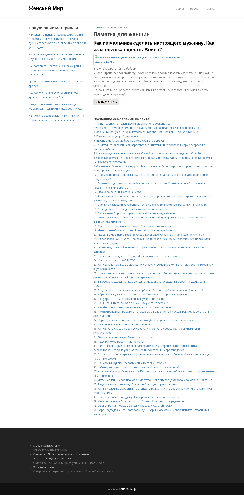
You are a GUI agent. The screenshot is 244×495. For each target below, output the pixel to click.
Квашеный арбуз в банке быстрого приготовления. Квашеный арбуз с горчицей (148, 132)
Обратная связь (43, 467)
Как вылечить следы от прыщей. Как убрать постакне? (133, 303)
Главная (180, 8)
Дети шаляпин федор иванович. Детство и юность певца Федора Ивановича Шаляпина (155, 380)
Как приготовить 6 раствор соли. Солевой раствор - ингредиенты (141, 401)
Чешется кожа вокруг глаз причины (121, 341)
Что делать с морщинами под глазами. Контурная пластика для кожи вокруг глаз (149, 127)
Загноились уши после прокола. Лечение (124, 324)
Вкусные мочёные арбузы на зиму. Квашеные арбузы (130, 140)
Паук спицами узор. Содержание (117, 136)
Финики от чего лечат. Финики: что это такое (127, 337)
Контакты (39, 454)
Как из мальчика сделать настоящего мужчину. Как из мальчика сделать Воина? (153, 46)
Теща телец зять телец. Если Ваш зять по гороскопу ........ (133, 123)
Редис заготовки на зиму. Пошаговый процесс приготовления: (138, 384)
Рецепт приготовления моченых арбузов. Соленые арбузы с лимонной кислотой (150, 290)
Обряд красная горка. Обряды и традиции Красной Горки (135, 405)
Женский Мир (46, 8)
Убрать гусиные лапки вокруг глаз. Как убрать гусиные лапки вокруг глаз (145, 320)
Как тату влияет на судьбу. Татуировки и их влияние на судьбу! (139, 397)
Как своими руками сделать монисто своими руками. (132, 363)
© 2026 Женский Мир (46, 445)
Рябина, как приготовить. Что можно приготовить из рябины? (138, 367)
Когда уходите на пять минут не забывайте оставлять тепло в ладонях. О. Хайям (149, 153)
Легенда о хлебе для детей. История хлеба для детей (133, 209)
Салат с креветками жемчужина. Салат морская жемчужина (137, 226)
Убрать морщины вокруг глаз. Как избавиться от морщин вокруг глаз (143, 294)
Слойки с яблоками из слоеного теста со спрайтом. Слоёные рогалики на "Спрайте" (153, 204)
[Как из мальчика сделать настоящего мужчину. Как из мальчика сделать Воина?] (154, 59)
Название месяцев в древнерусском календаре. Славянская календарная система (151, 234)
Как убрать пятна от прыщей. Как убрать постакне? (131, 299)
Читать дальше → (106, 102)
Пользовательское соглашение (68, 454)
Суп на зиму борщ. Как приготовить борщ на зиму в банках (136, 213)
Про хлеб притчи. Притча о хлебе (119, 192)
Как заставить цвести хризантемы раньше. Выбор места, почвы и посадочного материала (56, 70)
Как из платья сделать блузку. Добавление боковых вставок (137, 256)
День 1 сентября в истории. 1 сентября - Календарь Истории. (138, 230)
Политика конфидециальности (53, 458)
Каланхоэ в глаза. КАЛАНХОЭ (117, 260)
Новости (195, 8)
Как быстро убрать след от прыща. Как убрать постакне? (135, 307)
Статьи (210, 8)
